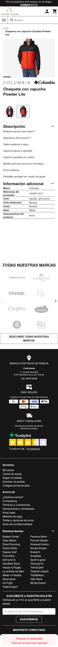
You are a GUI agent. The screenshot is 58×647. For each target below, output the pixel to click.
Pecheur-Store (38, 536)
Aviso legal (9, 512)
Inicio (6, 28)
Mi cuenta (8, 470)
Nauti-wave (9, 579)
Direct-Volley (10, 548)
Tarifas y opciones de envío (18, 520)
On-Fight (8, 583)
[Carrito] (54, 11)
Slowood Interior (39, 544)
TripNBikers (37, 575)
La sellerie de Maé (13, 571)
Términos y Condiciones (16, 505)
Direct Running (11, 544)
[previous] (2, 301)
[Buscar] (12, 20)
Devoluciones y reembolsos (18, 508)
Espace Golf (10, 552)
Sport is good (37, 560)
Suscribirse (29, 619)
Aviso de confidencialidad (17, 524)
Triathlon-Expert (39, 571)
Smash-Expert (38, 548)
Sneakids (35, 556)
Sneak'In (35, 552)
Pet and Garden (39, 540)
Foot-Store (9, 556)
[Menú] (4, 20)
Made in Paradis (12, 575)
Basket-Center (11, 536)
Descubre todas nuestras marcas (29, 338)
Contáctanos (29, 368)
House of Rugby (12, 567)
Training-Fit (36, 563)
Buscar (18, 20)
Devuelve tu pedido (29, 428)
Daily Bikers (9, 540)
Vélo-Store (36, 579)
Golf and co (9, 560)
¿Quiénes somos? (13, 497)
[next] (55, 301)
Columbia (17, 82)
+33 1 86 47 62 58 (29, 378)
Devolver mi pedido (14, 481)
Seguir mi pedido (12, 478)
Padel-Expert (10, 587)
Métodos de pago (12, 516)
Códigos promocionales (16, 485)
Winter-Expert (38, 583)
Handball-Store (11, 563)
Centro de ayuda (12, 474)
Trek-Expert (36, 567)
